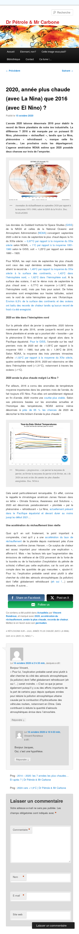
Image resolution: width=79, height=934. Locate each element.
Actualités (42, 612)
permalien (41, 623)
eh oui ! (57, 581)
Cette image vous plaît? (54, 51)
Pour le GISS (37, 341)
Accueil (11, 51)
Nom (18, 877)
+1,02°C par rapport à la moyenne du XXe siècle (43, 357)
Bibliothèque (13, 59)
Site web (17, 914)
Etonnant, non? (28, 51)
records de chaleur (57, 619)
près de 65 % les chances (39, 410)
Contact (30, 59)
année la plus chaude (34, 619)
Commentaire (21, 830)
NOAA (42, 233)
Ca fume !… (45, 59)
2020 (37, 616)
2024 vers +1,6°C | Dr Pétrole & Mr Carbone (41, 788)
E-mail (18, 896)
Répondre (18, 719)
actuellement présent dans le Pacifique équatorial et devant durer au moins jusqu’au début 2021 (39, 513)
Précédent (13, 70)
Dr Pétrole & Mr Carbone (32, 22)
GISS (69, 225)
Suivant (67, 70)
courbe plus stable (54, 397)
